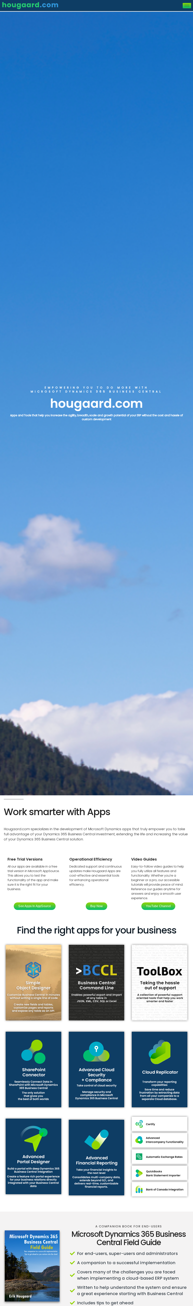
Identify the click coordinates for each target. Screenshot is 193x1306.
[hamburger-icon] (187, 5)
